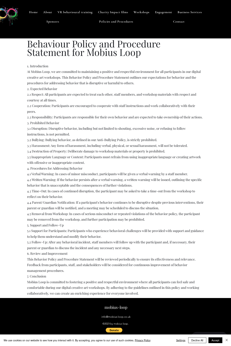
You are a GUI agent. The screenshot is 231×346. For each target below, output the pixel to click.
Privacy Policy (143, 340)
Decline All (197, 340)
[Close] (227, 340)
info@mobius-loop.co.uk (115, 316)
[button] (114, 330)
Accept (215, 340)
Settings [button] (180, 340)
